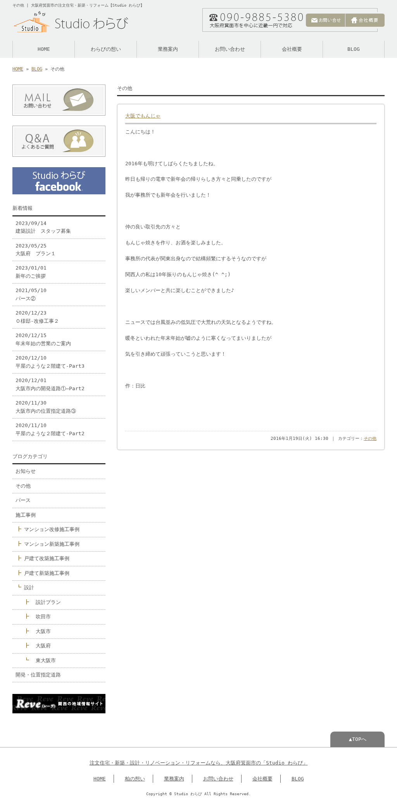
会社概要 (292, 49)
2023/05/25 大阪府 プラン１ (36, 249)
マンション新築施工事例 (51, 544)
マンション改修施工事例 (51, 529)
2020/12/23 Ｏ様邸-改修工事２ (37, 317)
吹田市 (43, 616)
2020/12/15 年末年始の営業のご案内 (43, 339)
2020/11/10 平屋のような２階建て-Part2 (50, 429)
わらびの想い (106, 49)
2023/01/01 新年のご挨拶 (31, 272)
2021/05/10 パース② (31, 294)
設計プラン (48, 602)
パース (23, 500)
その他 (370, 438)
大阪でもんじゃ (143, 116)
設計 (29, 587)
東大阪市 (46, 660)
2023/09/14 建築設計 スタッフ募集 (43, 227)
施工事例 (26, 515)
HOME (44, 49)
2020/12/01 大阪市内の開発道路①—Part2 (50, 384)
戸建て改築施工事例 (46, 558)
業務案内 (168, 49)
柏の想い (135, 779)
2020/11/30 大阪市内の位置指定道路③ (46, 406)
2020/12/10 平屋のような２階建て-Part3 (50, 361)
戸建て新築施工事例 (46, 573)
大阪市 (43, 631)
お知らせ (26, 471)
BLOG (353, 49)
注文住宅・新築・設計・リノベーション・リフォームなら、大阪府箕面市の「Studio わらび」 (199, 763)
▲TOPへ (357, 739)
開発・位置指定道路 (38, 675)
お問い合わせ (230, 49)
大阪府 (43, 646)
